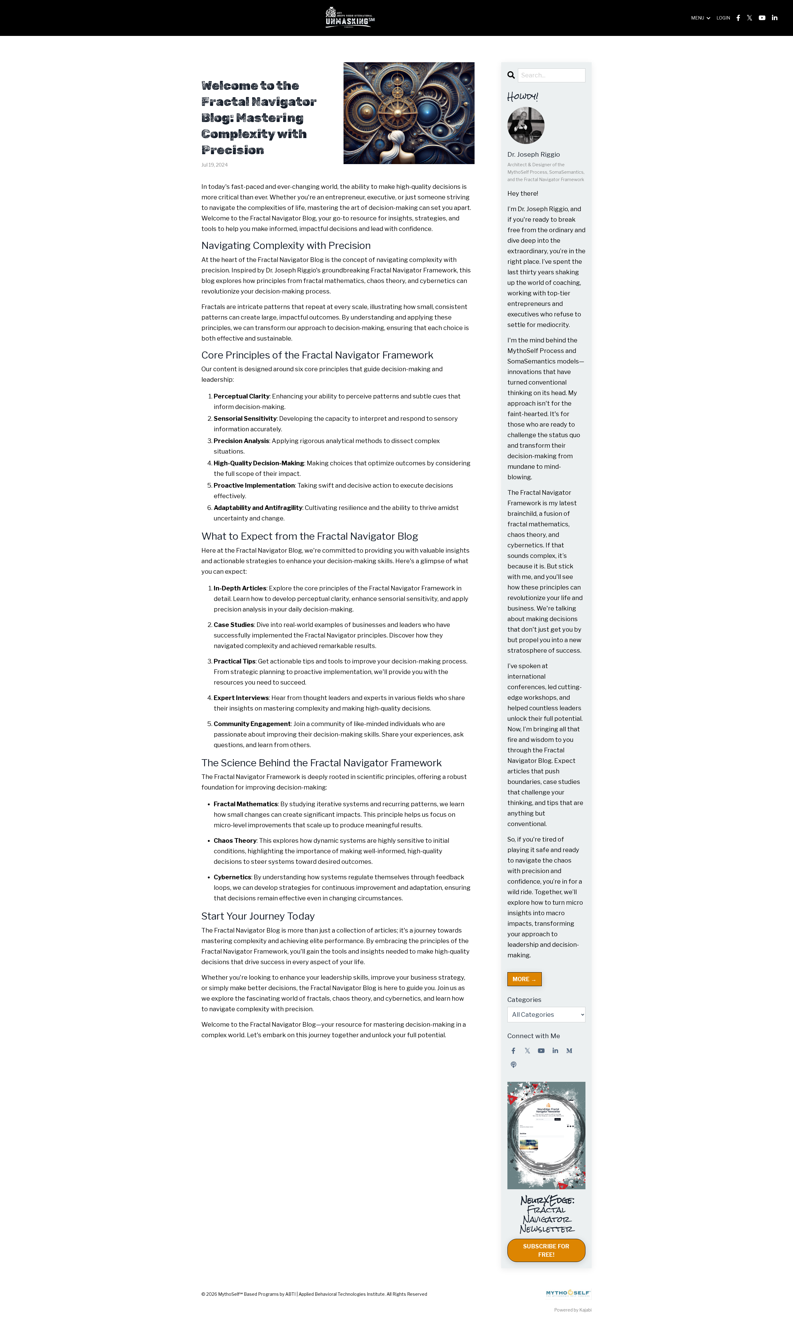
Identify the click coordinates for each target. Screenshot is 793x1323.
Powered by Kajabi (573, 1309)
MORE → (525, 979)
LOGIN (723, 17)
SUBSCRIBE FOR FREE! (546, 1250)
